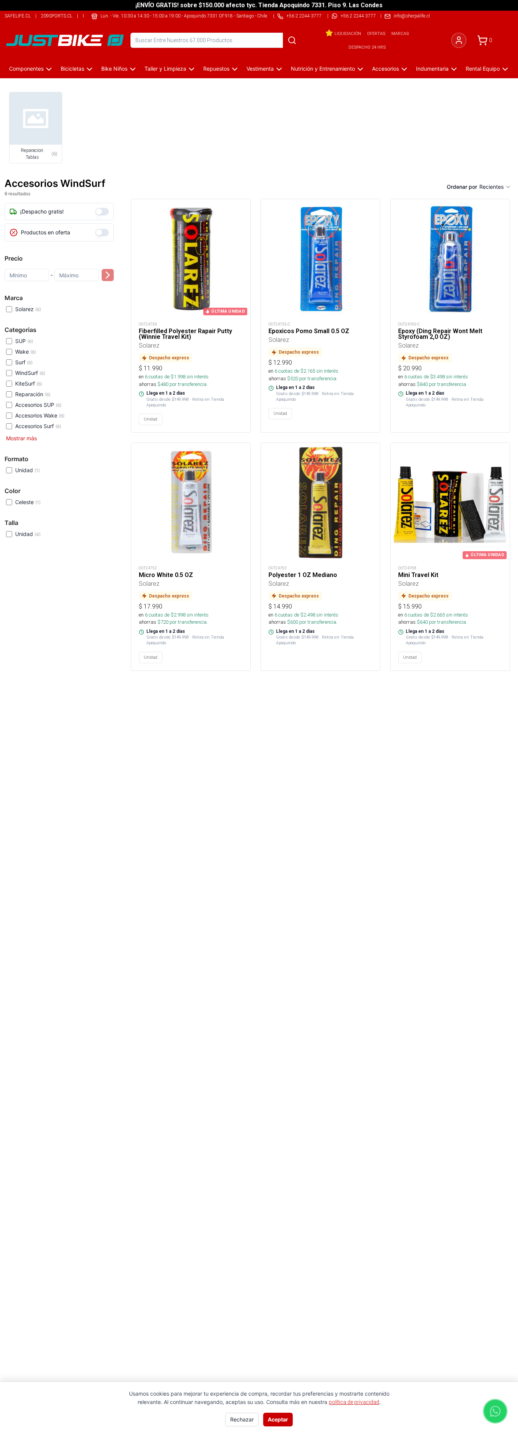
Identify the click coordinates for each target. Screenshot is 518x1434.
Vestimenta (260, 68)
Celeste (28, 502)
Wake (25, 351)
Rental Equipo (483, 68)
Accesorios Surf (38, 426)
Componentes (26, 68)
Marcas (400, 33)
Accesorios (385, 68)
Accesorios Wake (39, 415)
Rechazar (242, 1419)
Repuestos (216, 68)
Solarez (28, 309)
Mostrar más (21, 438)
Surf (24, 362)
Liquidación (347, 33)
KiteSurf (28, 383)
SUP (24, 341)
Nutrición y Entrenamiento (323, 68)
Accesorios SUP (38, 405)
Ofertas (376, 33)
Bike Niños (114, 68)
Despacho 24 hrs (367, 47)
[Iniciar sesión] (458, 40)
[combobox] (495, 186)
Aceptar (278, 1419)
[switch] (102, 211)
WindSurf (30, 373)
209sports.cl (56, 16)
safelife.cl (18, 16)
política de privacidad (354, 1402)
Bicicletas (72, 68)
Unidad (27, 470)
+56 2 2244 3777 (358, 16)
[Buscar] (292, 40)
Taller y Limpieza (165, 68)
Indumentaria (432, 68)
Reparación (32, 394)
